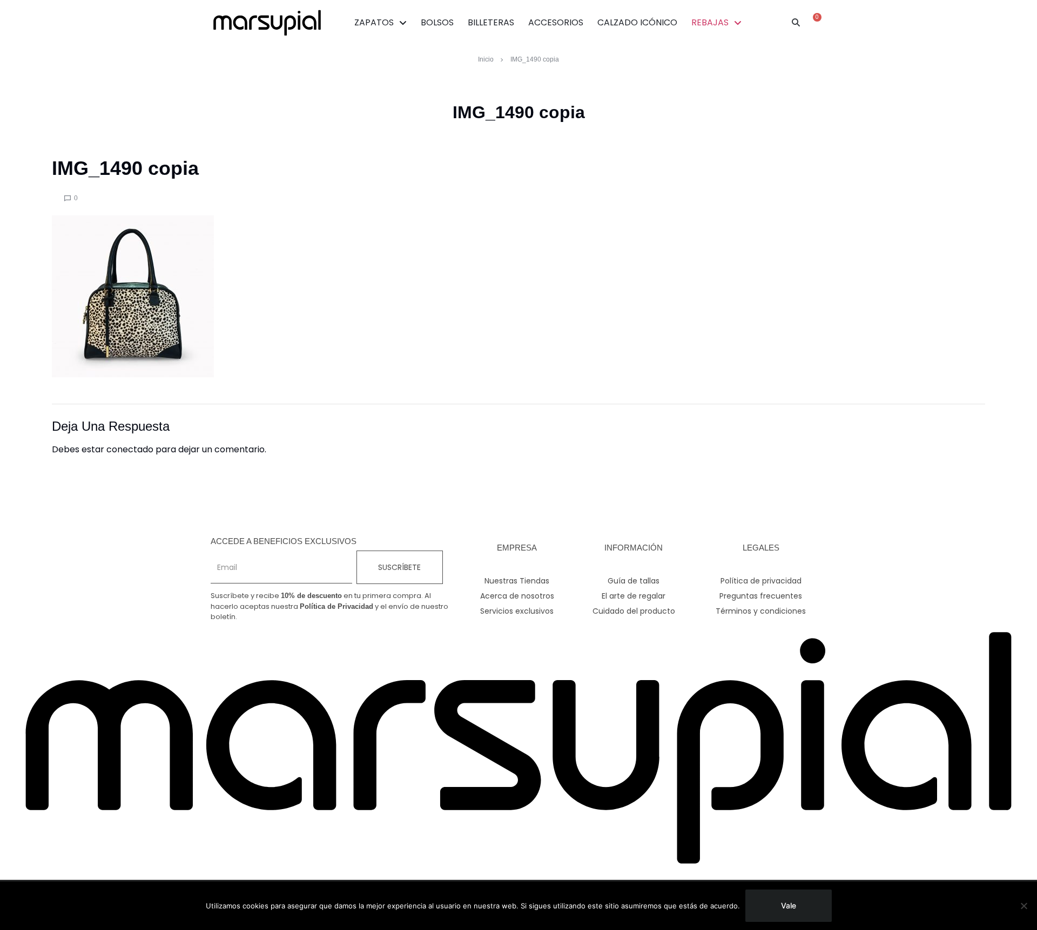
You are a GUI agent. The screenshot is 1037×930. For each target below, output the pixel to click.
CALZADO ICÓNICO (637, 22)
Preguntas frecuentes (760, 595)
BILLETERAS (491, 22)
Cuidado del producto (633, 611)
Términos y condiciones (761, 611)
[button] (796, 22)
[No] (1023, 905)
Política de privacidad (761, 580)
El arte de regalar (633, 595)
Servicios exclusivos (517, 611)
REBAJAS (710, 22)
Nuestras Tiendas (516, 580)
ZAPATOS (374, 22)
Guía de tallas (633, 580)
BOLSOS (437, 22)
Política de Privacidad (336, 606)
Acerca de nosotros (517, 595)
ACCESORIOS (555, 22)
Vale (788, 905)
